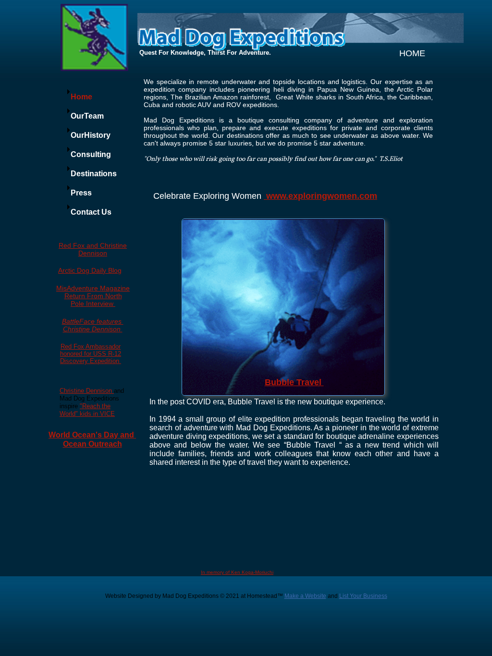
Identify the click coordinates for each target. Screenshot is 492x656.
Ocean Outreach (92, 444)
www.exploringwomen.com (321, 196)
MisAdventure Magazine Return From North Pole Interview (93, 295)
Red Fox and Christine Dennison (93, 249)
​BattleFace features (92, 321)
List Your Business (363, 596)
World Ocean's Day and (92, 435)
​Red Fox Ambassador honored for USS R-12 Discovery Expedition (90, 353)
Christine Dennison (93, 329)
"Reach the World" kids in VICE (87, 409)
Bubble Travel (294, 382)
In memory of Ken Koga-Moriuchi (237, 572)
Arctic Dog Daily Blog (90, 270)
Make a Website (305, 596)
